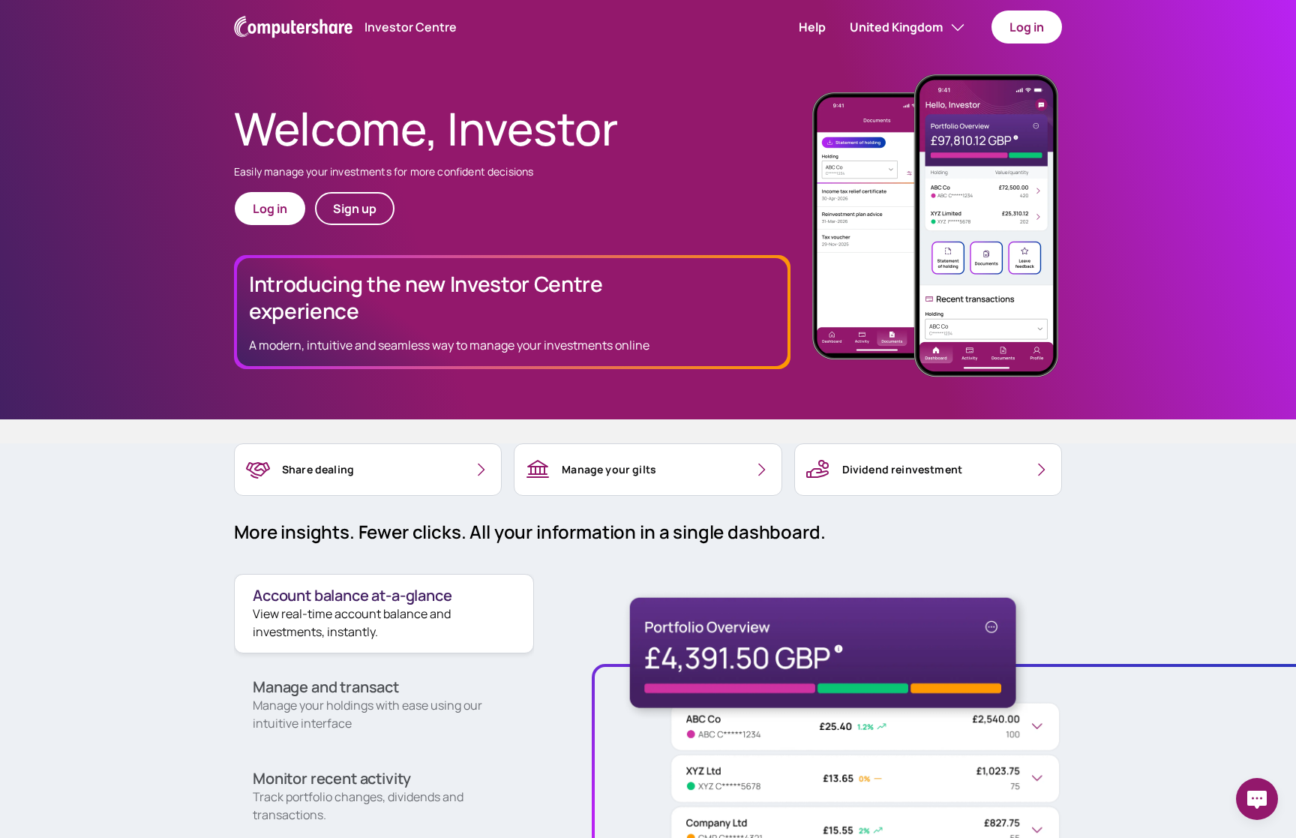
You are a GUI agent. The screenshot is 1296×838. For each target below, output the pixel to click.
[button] (812, 27)
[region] (368, 470)
